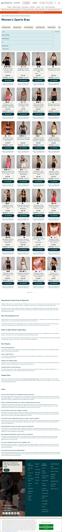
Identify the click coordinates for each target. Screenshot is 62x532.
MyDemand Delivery (30, 492)
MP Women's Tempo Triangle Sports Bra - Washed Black (23, 173)
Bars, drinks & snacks (37, 473)
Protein (37, 466)
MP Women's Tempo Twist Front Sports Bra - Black (23, 206)
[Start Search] (40, 2)
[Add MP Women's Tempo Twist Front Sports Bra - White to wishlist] (59, 54)
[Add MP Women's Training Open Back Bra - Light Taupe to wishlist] (28, 89)
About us (44, 468)
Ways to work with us (45, 497)
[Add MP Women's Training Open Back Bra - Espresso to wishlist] (28, 54)
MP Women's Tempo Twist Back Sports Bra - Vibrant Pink (8, 173)
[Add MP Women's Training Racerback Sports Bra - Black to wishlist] (13, 258)
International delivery (31, 479)
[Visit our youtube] (15, 513)
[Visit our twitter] (12, 513)
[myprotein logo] (6, 3)
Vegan (36, 483)
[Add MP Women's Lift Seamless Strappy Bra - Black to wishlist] (59, 258)
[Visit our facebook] (6, 513)
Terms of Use (14, 530)
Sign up (6, 470)
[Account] (55, 3)
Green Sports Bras (28, 27)
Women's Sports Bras (25, 15)
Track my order (30, 484)
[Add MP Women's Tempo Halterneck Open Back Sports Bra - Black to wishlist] (44, 190)
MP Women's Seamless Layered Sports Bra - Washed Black (8, 241)
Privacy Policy (7, 530)
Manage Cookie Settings (46, 522)
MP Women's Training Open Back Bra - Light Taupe (23, 105)
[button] (4, 66)
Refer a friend (54, 467)
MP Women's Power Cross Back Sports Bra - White (54, 105)
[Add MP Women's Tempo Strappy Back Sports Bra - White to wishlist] (44, 157)
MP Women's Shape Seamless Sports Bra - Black (38, 70)
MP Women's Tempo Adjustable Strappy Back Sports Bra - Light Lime (38, 139)
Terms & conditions (44, 484)
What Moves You (54, 488)
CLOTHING (26, 3)
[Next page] (34, 292)
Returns (29, 475)
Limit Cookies (46, 525)
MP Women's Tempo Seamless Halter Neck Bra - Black (39, 239)
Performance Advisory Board (45, 510)
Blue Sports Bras (17, 27)
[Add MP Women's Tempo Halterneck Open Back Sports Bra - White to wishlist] (59, 157)
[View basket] (59, 3)
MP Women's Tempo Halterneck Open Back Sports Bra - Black (38, 207)
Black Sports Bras (6, 27)
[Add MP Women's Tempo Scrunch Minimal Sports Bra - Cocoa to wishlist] (13, 123)
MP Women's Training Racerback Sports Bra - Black (8, 275)
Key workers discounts (53, 484)
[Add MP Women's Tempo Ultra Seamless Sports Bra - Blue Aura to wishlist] (28, 258)
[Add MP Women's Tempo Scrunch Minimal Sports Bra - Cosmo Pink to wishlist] (44, 258)
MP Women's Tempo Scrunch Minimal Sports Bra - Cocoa (8, 139)
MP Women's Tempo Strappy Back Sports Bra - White (39, 173)
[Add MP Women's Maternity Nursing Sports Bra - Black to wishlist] (28, 224)
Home (3, 15)
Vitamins (37, 480)
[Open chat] (18, 513)
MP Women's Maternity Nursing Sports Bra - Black (23, 240)
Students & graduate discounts (53, 476)
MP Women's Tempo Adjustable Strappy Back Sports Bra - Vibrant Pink (8, 105)
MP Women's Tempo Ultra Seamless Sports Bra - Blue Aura (23, 275)
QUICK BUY (9, 80)
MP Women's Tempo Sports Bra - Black (8, 69)
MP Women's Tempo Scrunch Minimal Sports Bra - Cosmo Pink (38, 275)
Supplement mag (54, 481)
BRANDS (35, 3)
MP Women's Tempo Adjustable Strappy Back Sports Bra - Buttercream (54, 139)
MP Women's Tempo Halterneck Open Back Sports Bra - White (54, 173)
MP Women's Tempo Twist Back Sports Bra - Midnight (23, 138)
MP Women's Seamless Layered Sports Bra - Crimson (54, 207)
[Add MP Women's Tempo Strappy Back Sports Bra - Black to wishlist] (13, 190)
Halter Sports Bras (40, 27)
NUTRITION (17, 3)
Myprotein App (30, 469)
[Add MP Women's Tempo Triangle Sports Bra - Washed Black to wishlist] (28, 157)
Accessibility (44, 503)
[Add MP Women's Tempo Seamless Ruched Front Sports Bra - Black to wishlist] (44, 89)
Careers (43, 506)
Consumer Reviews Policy (45, 489)
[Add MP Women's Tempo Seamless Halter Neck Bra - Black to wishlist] (44, 224)
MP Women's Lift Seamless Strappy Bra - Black (53, 275)
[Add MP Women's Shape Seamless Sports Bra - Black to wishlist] (44, 54)
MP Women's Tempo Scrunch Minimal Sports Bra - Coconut (53, 241)
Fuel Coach (50, 2)
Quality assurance (44, 471)
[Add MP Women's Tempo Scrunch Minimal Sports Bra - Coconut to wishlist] (59, 224)
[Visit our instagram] (3, 513)
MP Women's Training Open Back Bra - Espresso (23, 69)
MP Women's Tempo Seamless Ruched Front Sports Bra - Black (38, 105)
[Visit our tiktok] (9, 513)
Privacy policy (45, 480)
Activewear (37, 469)
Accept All (46, 528)
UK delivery (30, 488)
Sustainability (45, 500)
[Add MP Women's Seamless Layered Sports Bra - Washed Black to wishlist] (13, 224)
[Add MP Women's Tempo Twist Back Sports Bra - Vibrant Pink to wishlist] (13, 157)
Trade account (45, 493)
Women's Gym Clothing (14, 15)
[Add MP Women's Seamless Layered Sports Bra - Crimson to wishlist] (59, 190)
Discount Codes (54, 471)
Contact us (30, 472)
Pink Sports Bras (51, 27)
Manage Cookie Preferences (9, 505)
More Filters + (6, 48)
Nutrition (37, 477)
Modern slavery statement (45, 476)
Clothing (7, 15)
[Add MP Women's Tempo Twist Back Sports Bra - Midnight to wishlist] (28, 123)
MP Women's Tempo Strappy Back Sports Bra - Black (8, 207)
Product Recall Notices (30, 498)
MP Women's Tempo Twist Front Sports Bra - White (54, 69)
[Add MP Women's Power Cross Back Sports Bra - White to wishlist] (59, 89)
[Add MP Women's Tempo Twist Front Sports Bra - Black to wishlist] (28, 190)
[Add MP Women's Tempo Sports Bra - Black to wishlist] (13, 54)
